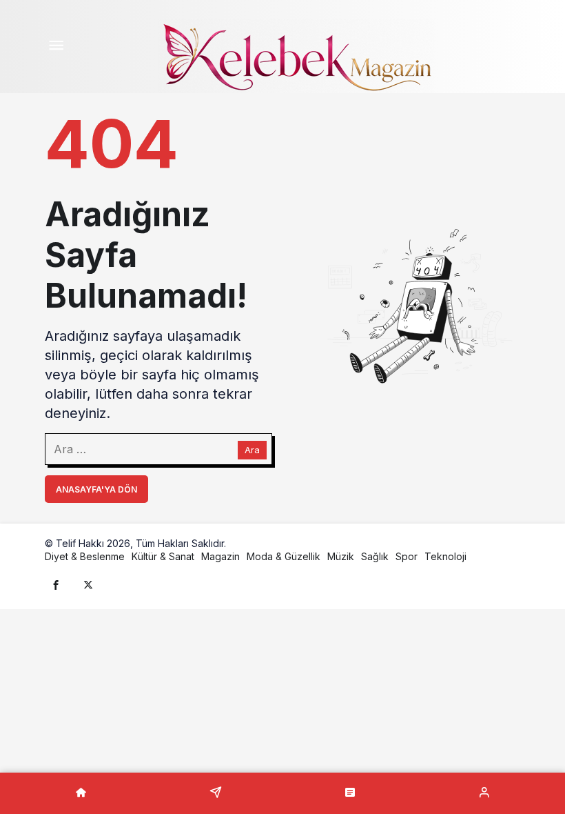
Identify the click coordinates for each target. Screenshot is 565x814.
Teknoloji (445, 556)
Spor (406, 556)
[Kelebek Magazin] (296, 54)
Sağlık (375, 556)
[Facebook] (56, 584)
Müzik (340, 556)
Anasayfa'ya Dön (96, 489)
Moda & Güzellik (283, 556)
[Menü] (56, 47)
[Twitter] (88, 584)
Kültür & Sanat (163, 556)
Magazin (220, 556)
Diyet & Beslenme (85, 556)
